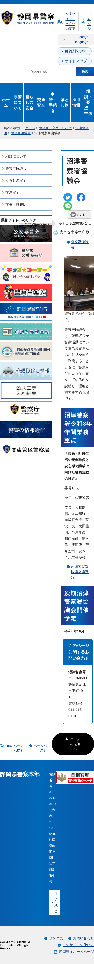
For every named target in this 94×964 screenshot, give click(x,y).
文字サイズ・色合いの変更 (70, 21)
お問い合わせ (83, 938)
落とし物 (65, 102)
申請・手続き (53, 102)
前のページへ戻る (15, 748)
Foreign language (81, 39)
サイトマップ (76, 61)
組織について (15, 156)
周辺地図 (56, 902)
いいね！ (82, 214)
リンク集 (56, 938)
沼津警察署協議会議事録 (80, 572)
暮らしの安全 (29, 102)
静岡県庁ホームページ (76, 952)
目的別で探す (76, 51)
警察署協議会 (21, 133)
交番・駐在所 (15, 204)
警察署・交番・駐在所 (55, 128)
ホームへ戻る (40, 748)
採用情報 (76, 102)
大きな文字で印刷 (74, 232)
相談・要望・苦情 (88, 102)
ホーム (6, 102)
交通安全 (41, 102)
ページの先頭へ (75, 744)
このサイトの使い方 (78, 945)
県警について (18, 102)
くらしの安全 (15, 180)
